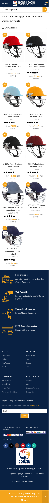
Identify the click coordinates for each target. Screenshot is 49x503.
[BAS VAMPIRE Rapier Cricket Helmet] (36, 192)
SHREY (13, 70)
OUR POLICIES (7, 376)
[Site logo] (24, 3)
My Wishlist (6, 363)
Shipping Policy (7, 380)
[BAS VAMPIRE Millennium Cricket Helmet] (13, 236)
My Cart (4, 359)
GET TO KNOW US (32, 376)
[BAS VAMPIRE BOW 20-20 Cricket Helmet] (13, 194)
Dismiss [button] (45, 497)
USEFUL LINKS (31, 351)
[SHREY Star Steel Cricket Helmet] (36, 97)
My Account (6, 355)
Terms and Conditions (9, 392)
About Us (29, 380)
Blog (27, 359)
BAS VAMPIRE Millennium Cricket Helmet (12, 251)
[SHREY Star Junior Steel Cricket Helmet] (13, 97)
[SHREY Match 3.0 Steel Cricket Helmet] (13, 147)
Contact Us (30, 392)
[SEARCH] (45, 9)
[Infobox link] (24, 279)
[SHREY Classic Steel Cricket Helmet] (36, 147)
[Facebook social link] (5, 445)
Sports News (30, 355)
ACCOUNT (5, 351)
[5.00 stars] (33, 72)
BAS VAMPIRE (13, 213)
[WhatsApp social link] (34, 445)
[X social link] (11, 445)
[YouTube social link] (23, 445)
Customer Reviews (32, 388)
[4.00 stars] (9, 122)
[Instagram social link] (17, 445)
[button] (32, 122)
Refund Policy (6, 384)
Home (4, 16)
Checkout (5, 367)
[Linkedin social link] (28, 445)
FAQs (27, 384)
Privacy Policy (6, 388)
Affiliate (28, 367)
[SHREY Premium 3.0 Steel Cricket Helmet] (13, 47)
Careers (28, 363)
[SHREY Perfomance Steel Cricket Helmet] (36, 47)
